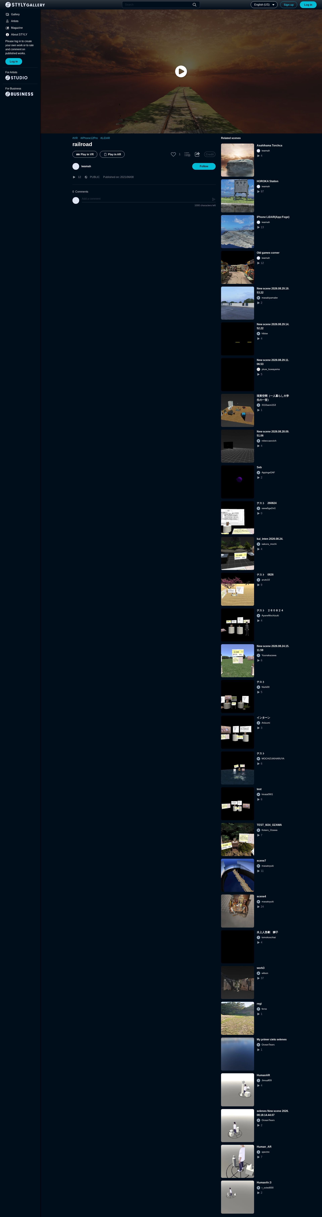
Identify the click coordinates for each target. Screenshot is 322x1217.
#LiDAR (105, 138)
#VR (75, 138)
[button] (173, 154)
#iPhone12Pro (89, 138)
